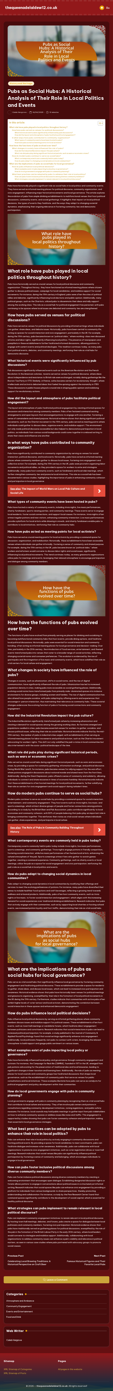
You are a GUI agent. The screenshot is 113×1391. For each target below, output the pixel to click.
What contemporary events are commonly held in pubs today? (39, 158)
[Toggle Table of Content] (99, 123)
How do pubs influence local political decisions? (33, 166)
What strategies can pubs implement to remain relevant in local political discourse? (48, 179)
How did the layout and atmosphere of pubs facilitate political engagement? (45, 135)
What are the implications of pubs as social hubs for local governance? (41, 164)
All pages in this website (70, 1369)
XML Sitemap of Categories (18, 1369)
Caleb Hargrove (14, 1340)
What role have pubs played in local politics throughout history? (38, 127)
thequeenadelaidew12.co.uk (31, 7)
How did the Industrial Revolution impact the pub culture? (37, 151)
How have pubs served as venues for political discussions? (38, 130)
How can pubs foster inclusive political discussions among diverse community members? (49, 177)
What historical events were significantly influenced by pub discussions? (44, 133)
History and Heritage (21, 83)
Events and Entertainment (19, 1311)
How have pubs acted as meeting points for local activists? (38, 143)
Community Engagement (19, 1306)
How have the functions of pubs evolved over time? (33, 145)
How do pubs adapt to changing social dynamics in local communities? (42, 161)
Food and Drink (13, 1317)
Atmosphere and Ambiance (20, 1301)
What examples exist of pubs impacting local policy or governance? (41, 169)
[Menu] (107, 8)
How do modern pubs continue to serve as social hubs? (36, 156)
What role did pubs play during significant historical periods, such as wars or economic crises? (52, 153)
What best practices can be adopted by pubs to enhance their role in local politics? (49, 174)
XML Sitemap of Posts (15, 1373)
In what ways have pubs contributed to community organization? (41, 138)
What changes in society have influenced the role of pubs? (38, 148)
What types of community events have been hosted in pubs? (39, 140)
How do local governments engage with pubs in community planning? (42, 172)
